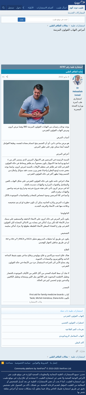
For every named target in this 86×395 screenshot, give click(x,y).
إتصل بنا (53, 363)
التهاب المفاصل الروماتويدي (71, 336)
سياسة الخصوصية (22, 363)
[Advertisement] (43, 48)
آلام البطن (79, 342)
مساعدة (9, 363)
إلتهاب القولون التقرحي (73, 316)
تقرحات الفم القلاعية (75, 329)
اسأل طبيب (61, 7)
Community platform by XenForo (43, 368)
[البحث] (3, 7)
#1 (3, 77)
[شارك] (7, 77)
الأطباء (31, 7)
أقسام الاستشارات (45, 7)
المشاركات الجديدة (76, 13)
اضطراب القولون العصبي (73, 323)
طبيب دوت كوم (76, 7)
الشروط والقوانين (40, 363)
